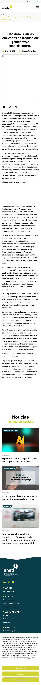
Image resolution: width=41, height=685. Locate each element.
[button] (37, 7)
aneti (5, 8)
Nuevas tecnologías (30, 51)
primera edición (26, 116)
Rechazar (20, 674)
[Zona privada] (37, 1)
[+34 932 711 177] (28, 1)
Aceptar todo (20, 668)
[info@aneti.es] (33, 1)
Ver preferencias (20, 680)
